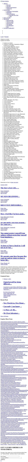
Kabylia (16, 379)
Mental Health (19, 391)
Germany (25, 363)
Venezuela (22, 439)
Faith (6, 355)
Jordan (6, 379)
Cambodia (9, 334)
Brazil (22, 332)
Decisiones (7, 345)
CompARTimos (7, 339)
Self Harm (11, 425)
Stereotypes (6, 432)
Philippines (17, 409)
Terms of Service (12, 444)
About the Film (9, 23)
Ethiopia (24, 351)
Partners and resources (11, 7)
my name (22, 396)
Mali (5, 390)
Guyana (22, 368)
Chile (18, 337)
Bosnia (10, 332)
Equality (6, 351)
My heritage (14, 396)
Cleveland (24, 337)
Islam (11, 378)
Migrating (14, 394)
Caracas (11, 336)
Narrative (21, 398)
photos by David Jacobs (9, 412)
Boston (14, 332)
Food (12, 360)
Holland (9, 370)
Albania (26, 323)
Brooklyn (25, 332)
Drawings (7, 347)
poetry (14, 414)
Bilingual (20, 329)
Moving (9, 395)
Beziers (16, 329)
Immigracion (16, 374)
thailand (21, 434)
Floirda (6, 360)
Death (3, 345)
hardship (7, 369)
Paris (11, 407)
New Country (11, 399)
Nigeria (16, 401)
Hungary (24, 370)
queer (4, 418)
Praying (13, 416)
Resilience (8, 421)
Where (10, 440)
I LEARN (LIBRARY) (8, 28)
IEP (24, 372)
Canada (18, 334)
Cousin (4, 341)
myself (17, 398)
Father (22, 355)
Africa (18, 323)
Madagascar (7, 389)
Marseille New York (13, 15)
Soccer (14, 429)
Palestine (15, 404)
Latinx (5, 383)
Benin (13, 329)
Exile (5, 354)
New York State (6, 401)
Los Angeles (7, 387)
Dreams (11, 347)
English (6, 350)
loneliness (21, 386)
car (9, 336)
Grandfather (5, 365)
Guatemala (12, 368)
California (5, 334)
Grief (19, 365)
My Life (18, 396)
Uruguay (9, 439)
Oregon (5, 403)
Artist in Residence (10, 14)
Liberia (16, 386)
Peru (14, 409)
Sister (8, 429)
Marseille (8, 390)
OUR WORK (6, 10)
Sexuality (14, 427)
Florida (9, 360)
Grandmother (11, 365)
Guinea (16, 368)
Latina (11, 382)
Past (17, 407)
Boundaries (18, 332)
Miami (5, 394)
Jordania (9, 379)
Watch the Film (9, 20)
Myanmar (13, 398)
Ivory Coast (17, 378)
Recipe (17, 418)
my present (4, 398)
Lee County (21, 385)
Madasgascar (13, 389)
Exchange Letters (14, 352)
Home (12, 370)
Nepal (6, 399)
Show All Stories (4, 316)
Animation (19, 325)
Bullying (21, 333)
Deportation (20, 345)
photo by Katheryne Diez (14, 410)
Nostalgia (20, 401)
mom (26, 394)
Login (2, 36)
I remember (17, 372)
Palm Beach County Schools (10, 405)
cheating (15, 337)
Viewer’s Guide (9, 21)
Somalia (6, 430)
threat (6, 436)
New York (16, 400)
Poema (8, 414)
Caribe (14, 336)
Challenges (7, 337)
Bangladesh (13, 327)
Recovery (21, 418)
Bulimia (17, 333)
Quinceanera (10, 418)
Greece (16, 365)
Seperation (9, 427)
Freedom (9, 361)
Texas (18, 434)
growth (3, 368)
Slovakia (11, 429)
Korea (7, 381)
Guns (19, 368)
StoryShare (17, 432)
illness (6, 374)
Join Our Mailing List (21, 444)
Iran (4, 378)
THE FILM (6, 19)
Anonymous (24, 325)
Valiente (18, 439)
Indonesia (8, 377)
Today (11, 436)
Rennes (17, 420)
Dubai (14, 347)
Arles (10, 16)
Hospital (20, 370)
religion (7, 420)
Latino (14, 382)
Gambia (17, 363)
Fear (3, 356)
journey (13, 379)
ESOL (12, 351)
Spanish (14, 430)
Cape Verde (5, 336)
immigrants (6, 376)
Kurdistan (10, 381)
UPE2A (5, 439)
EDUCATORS (6, 17)
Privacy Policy (4, 444)
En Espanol (13, 348)
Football (15, 360)
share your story (14, 182)
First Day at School (8, 358)
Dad (17, 342)
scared (15, 423)
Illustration (10, 374)
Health (13, 369)
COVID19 (4, 342)
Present (17, 416)
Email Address (4, 457)
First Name (3, 456)
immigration (11, 376)
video (26, 439)
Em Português (8, 348)
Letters (5, 386)
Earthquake (18, 347)
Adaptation (5, 323)
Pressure (21, 416)
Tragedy (10, 438)
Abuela (2, 321)
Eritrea (9, 351)
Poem (5, 414)
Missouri (23, 394)
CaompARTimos (24, 334)
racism (14, 418)
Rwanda (11, 422)
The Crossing (3, 436)
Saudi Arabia (11, 423)
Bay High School (8, 328)
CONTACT (9, 8)
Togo (13, 436)
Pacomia (5, 404)
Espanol (16, 351)
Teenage (10, 434)
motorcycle (4, 395)
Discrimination (12, 346)
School (18, 423)
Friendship (10, 363)
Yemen (4, 441)
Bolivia (4, 332)
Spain (11, 430)
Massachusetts (23, 390)
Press (7, 26)
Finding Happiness (15, 356)
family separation (17, 355)
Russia (7, 422)
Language (5, 382)
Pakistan (11, 404)
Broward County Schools (10, 333)
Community (7, 338)
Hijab (6, 370)
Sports (20, 430)
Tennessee (14, 434)
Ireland (8, 378)
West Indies (6, 440)
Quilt (6, 418)
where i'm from (15, 440)
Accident (18, 321)
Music (6, 396)
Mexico (6, 392)
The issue (8, 5)
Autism (9, 327)
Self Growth (6, 425)
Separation (5, 427)
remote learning (12, 420)
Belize (5, 329)
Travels (14, 438)
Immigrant (21, 374)
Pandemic (5, 407)
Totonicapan (22, 436)
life (18, 386)
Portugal (6, 416)
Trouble (21, 438)
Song (9, 430)
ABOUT (5, 3)
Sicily (5, 429)
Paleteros (19, 404)
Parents (8, 407)
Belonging (9, 329)
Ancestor (14, 325)
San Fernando (18, 422)
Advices (10, 323)
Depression (25, 345)
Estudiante (20, 351)
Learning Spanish (8, 385)
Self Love (15, 425)
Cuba (11, 342)
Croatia (8, 342)
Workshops (8, 12)
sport (17, 430)
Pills (16, 413)
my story (9, 398)
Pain (8, 404)
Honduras (16, 370)
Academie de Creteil (11, 321)
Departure (15, 345)
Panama (19, 405)
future (14, 363)
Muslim (9, 396)
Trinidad (17, 438)
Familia (8, 355)
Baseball (18, 327)
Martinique (12, 390)
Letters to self (10, 386)
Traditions (6, 438)
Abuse (5, 321)
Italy (13, 378)
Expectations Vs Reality (11, 354)
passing (14, 407)
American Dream (7, 324)
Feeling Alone (7, 356)
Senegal (14, 426)
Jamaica (21, 378)
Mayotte (10, 391)
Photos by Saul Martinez (9, 413)
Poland (17, 414)
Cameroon (14, 334)
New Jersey (16, 399)
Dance (19, 342)
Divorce (18, 346)
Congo (17, 339)
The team (8, 6)
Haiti (25, 368)
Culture (14, 342)
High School (18, 369)
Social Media (19, 429)
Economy (23, 347)
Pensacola (5, 408)
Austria (5, 327)
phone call (22, 409)
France (5, 361)
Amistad (10, 325)
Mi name (16, 392)
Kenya (4, 381)
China (20, 337)
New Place (6, 400)
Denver (11, 345)
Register (7, 36)
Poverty (10, 416)
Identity (21, 372)
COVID (8, 341)
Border (7, 332)
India (5, 377)
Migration (19, 394)
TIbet (8, 436)
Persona (9, 408)
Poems (11, 414)
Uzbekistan (13, 439)
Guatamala (7, 368)
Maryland (17, 390)
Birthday (24, 329)
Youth (7, 441)
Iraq (6, 378)
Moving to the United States (17, 395)
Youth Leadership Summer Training (17, 441)
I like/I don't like (11, 372)
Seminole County (9, 426)
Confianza (13, 339)
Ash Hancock (23, 443)
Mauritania (6, 391)
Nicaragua (12, 401)
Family (12, 355)
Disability (7, 346)
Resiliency (13, 421)
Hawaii (10, 369)
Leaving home (15, 385)
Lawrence (9, 383)
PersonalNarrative (9, 409)
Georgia (21, 363)
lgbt (13, 386)
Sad (14, 422)
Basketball (22, 327)
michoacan (9, 394)
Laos (9, 382)
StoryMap (13, 432)
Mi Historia (11, 392)
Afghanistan (14, 323)
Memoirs (14, 391)
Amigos (7, 325)
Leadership (13, 383)
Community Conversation (12, 11)
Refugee (26, 418)
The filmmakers (9, 25)
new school (11, 400)
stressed (22, 432)
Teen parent (5, 434)
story (10, 432)
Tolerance (17, 436)
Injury (12, 377)
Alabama (22, 323)
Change (11, 337)
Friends (6, 363)
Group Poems (6, 367)
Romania (4, 422)
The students (9, 24)
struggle (25, 432)
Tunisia (24, 438)
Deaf (22, 342)
